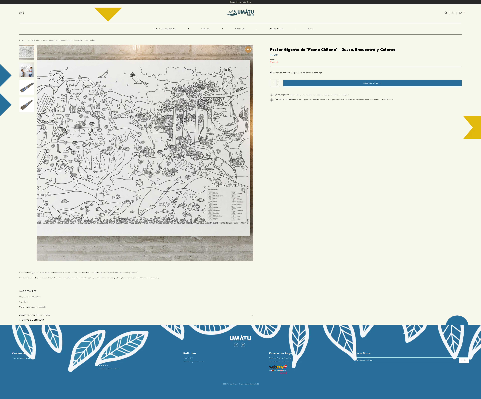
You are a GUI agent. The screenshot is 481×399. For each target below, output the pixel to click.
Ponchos (206, 29)
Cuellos (239, 29)
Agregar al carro (372, 83)
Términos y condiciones (194, 362)
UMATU (274, 55)
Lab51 (257, 384)
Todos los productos (165, 29)
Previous (47, 153)
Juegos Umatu (276, 29)
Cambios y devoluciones (109, 369)
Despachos (103, 365)
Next (242, 153)
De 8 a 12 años (34, 40)
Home (21, 40)
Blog (310, 29)
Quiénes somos (105, 358)
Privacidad (188, 358)
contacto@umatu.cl (21, 358)
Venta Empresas (105, 362)
